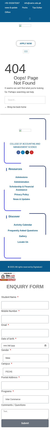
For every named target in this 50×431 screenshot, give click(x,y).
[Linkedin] (23, 152)
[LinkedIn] (26, 18)
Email (4, 325)
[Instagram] (22, 18)
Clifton (8, 12)
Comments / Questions (13, 405)
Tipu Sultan (37, 8)
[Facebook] (18, 18)
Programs (6, 391)
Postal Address (9, 377)
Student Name (9, 297)
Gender (5, 350)
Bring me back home (16, 107)
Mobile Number (9, 311)
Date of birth (8, 338)
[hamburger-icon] (26, 51)
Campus (6, 363)
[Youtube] (30, 18)
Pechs (25, 8)
